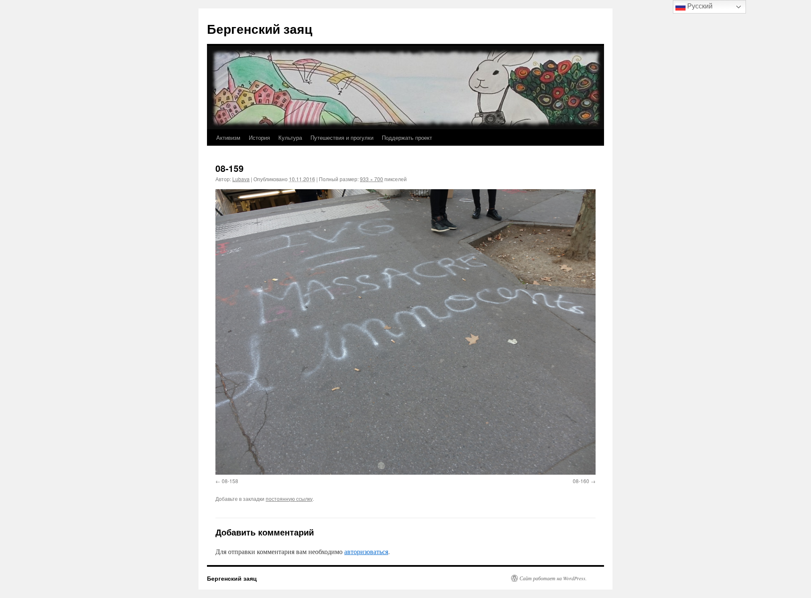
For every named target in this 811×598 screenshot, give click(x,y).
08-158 (230, 480)
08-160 (581, 480)
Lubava (241, 178)
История (259, 137)
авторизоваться (366, 551)
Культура (290, 137)
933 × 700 (371, 178)
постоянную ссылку (289, 498)
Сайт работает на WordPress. (553, 578)
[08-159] (405, 331)
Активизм (228, 137)
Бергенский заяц (259, 28)
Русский (699, 6)
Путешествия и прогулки (341, 137)
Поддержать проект (407, 137)
